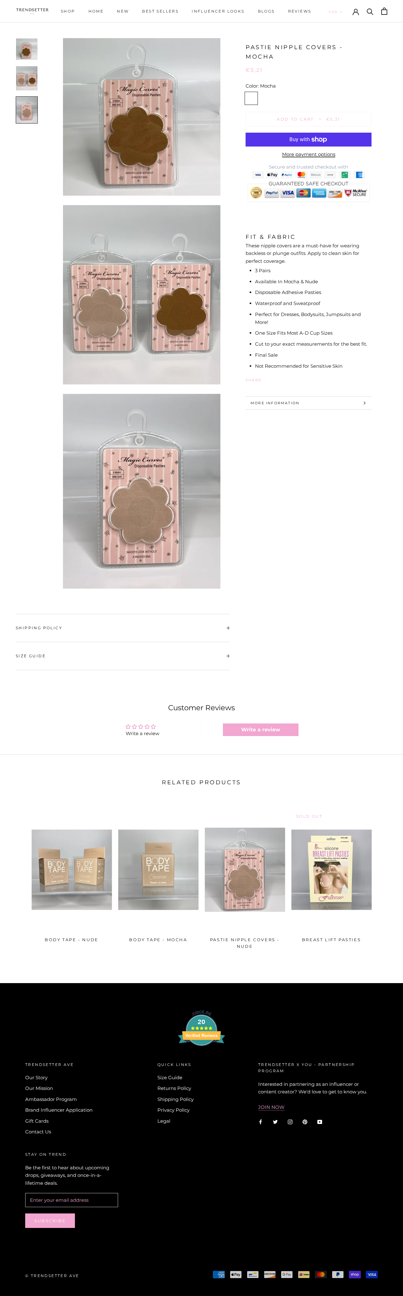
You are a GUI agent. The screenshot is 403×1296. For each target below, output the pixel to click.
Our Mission (39, 1088)
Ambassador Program (51, 1099)
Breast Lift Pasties (331, 939)
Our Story (36, 1077)
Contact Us (38, 1132)
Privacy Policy (173, 1110)
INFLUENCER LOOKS (218, 11)
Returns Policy (174, 1088)
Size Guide (31, 656)
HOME (96, 11)
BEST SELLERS (160, 11)
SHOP (68, 11)
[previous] (20, 877)
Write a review (260, 730)
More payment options (308, 154)
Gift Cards (36, 1121)
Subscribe (50, 1220)
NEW (123, 11)
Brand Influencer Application (59, 1110)
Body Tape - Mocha (158, 939)
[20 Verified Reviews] (201, 1057)
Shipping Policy (39, 627)
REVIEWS (299, 11)
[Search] (370, 11)
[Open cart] (384, 11)
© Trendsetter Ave (52, 1275)
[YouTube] (319, 1122)
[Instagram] (290, 1122)
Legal (163, 1121)
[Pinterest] (284, 379)
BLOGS (266, 11)
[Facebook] (267, 379)
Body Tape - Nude (72, 939)
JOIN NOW (271, 1107)
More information (275, 403)
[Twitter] (275, 379)
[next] (383, 877)
